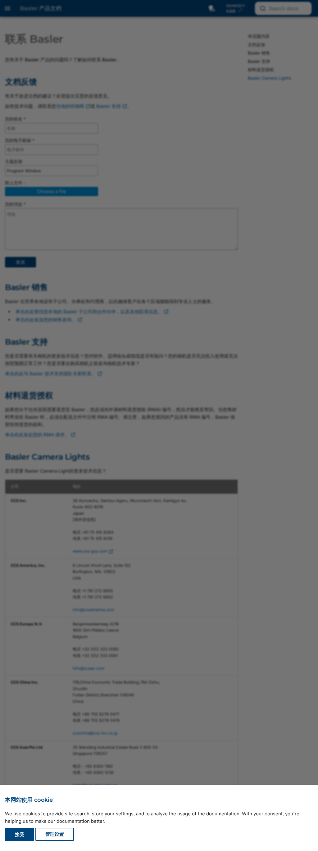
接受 (19, 834)
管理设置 (54, 834)
